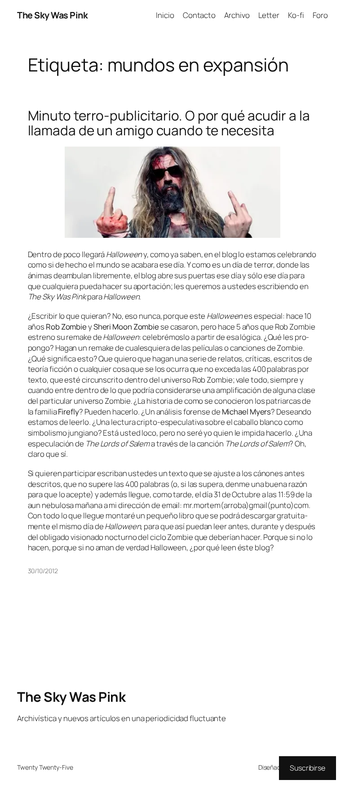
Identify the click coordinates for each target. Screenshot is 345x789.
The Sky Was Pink (52, 15)
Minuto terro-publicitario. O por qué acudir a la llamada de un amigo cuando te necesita (169, 123)
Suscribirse (307, 768)
